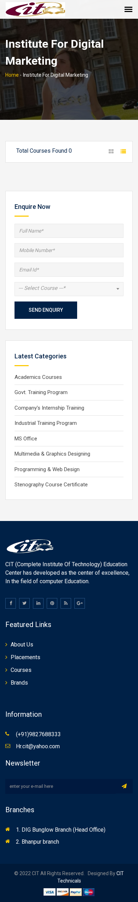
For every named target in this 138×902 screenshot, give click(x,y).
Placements (25, 657)
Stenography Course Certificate (51, 484)
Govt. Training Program (41, 392)
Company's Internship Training (49, 408)
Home (12, 75)
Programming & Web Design (47, 469)
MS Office (26, 438)
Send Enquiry (46, 310)
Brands (19, 682)
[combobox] (69, 289)
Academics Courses (38, 377)
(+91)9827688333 (38, 734)
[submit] (124, 786)
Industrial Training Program (46, 423)
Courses (21, 670)
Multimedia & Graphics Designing (52, 454)
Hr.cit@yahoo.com (38, 746)
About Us (22, 644)
